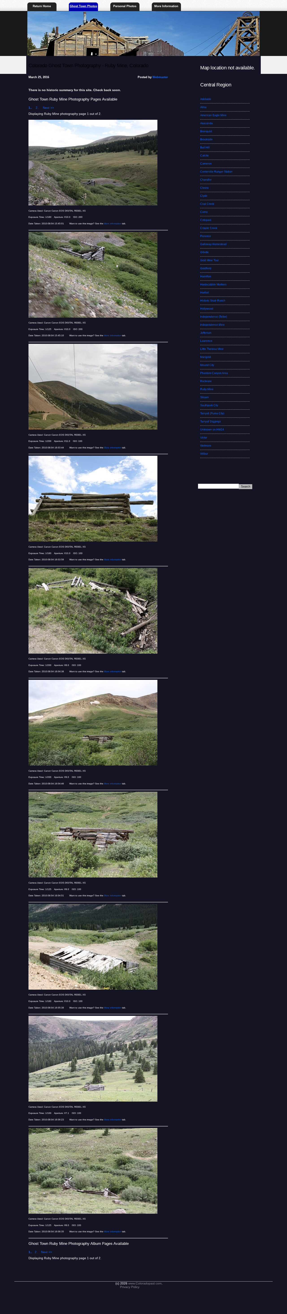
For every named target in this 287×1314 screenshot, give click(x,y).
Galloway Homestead (213, 244)
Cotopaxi (205, 220)
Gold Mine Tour (209, 260)
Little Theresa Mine (212, 349)
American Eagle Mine (213, 115)
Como (204, 212)
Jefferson (205, 332)
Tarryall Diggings (210, 421)
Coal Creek (207, 203)
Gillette (204, 252)
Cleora (204, 187)
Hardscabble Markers (213, 284)
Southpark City (209, 405)
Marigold (205, 357)
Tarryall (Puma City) (212, 413)
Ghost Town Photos (83, 6)
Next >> (48, 107)
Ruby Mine (206, 389)
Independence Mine (212, 324)
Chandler (206, 179)
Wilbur (204, 453)
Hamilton (205, 276)
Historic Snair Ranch (212, 300)
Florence (205, 236)
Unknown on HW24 (212, 429)
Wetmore (205, 445)
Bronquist (206, 131)
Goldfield (205, 268)
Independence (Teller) (213, 316)
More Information (166, 6)
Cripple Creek (208, 228)
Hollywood (206, 308)
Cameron (206, 163)
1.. (31, 107)
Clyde (203, 195)
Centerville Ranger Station (216, 171)
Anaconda (206, 123)
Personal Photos (124, 6)
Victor (203, 437)
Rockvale (206, 381)
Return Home (42, 6)
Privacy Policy (129, 1287)
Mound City (207, 365)
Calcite (204, 155)
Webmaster (160, 77)
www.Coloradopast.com (145, 1283)
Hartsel (204, 292)
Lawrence (206, 340)
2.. (39, 107)
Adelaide (205, 99)
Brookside (206, 139)
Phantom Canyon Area (214, 373)
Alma (203, 107)
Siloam (204, 397)
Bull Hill (205, 147)
